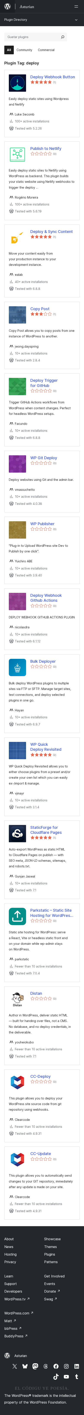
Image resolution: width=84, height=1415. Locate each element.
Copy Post (40, 308)
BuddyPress (16, 1336)
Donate (52, 1291)
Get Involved (54, 1276)
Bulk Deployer (43, 661)
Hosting (10, 1254)
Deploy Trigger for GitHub (44, 383)
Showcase (52, 1239)
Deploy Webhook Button (52, 77)
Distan (36, 993)
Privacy (10, 1262)
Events (49, 1284)
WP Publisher (42, 523)
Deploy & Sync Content (51, 231)
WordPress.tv (17, 1299)
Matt (10, 1321)
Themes (50, 1247)
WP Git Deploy (43, 458)
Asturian (20, 1356)
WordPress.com (19, 1313)
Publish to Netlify (45, 148)
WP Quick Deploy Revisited (45, 747)
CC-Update (40, 1153)
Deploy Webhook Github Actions (46, 598)
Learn (8, 1276)
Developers (13, 1291)
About (9, 1239)
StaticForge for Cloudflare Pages (46, 830)
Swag (50, 1299)
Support (10, 1284)
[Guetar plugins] (62, 37)
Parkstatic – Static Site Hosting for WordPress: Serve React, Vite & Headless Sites (51, 913)
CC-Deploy (40, 1076)
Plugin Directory (15, 19)
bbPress (13, 1328)
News (8, 1247)
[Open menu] (77, 6)
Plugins (49, 1254)
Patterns (51, 1262)
